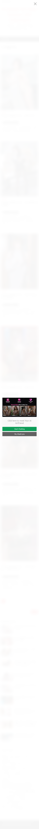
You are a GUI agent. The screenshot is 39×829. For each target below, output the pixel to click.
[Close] (35, 4)
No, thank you (19, 434)
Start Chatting (19, 429)
